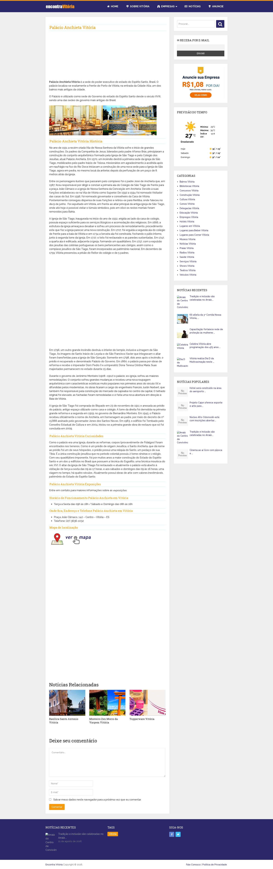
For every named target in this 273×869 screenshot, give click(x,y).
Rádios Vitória (187, 252)
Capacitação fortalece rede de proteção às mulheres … (206, 331)
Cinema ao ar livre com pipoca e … (206, 452)
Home (114, 6)
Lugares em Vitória (190, 226)
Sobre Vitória (139, 6)
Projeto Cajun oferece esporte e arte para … (206, 404)
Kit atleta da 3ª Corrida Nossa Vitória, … (205, 316)
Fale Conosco (193, 864)
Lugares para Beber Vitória (194, 230)
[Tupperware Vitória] (148, 703)
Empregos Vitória (189, 217)
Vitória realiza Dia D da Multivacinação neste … (202, 360)
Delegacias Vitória (189, 208)
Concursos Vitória (189, 190)
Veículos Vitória (188, 274)
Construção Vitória (190, 195)
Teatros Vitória (187, 270)
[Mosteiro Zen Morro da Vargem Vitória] (107, 703)
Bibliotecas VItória (189, 186)
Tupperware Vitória (142, 719)
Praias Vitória (187, 248)
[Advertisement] (107, 58)
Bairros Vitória (187, 181)
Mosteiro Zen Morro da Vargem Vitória (103, 720)
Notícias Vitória (188, 243)
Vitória (112, 833)
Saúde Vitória (187, 257)
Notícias (194, 6)
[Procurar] (220, 24)
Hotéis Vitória (187, 221)
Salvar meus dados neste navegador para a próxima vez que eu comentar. (97, 799)
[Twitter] (178, 834)
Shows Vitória (187, 266)
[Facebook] (171, 834)
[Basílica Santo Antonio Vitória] (67, 703)
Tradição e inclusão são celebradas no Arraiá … (202, 298)
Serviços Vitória (188, 261)
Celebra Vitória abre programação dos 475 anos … (205, 345)
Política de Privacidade (214, 864)
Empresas (168, 6)
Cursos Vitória (187, 204)
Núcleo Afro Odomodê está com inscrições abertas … (204, 419)
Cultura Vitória (187, 199)
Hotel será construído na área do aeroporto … (205, 390)
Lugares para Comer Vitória (194, 235)
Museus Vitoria (187, 239)
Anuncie (218, 6)
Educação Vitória (189, 212)
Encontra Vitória (54, 864)
